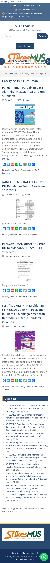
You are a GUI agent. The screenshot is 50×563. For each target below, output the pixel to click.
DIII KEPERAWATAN (17, 61)
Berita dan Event (12, 170)
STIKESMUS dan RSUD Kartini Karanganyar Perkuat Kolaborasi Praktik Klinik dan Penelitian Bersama (27, 418)
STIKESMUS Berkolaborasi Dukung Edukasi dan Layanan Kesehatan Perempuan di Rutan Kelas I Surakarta (26, 427)
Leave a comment (30, 234)
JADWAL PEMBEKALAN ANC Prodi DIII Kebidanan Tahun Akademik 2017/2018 (24, 186)
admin (28, 100)
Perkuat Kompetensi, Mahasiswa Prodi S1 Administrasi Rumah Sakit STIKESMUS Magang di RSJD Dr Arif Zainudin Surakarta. (27, 445)
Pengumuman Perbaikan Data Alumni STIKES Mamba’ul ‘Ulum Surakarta (23, 92)
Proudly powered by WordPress (19, 556)
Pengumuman (27, 170)
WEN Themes (28, 559)
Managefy (5, 1)
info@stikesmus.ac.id (26, 10)
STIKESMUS (25, 26)
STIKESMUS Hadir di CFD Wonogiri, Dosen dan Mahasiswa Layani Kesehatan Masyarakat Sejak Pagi (27, 408)
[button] (44, 557)
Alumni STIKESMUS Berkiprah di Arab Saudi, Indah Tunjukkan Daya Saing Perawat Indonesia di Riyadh (25, 488)
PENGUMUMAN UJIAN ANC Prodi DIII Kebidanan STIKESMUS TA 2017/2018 (24, 248)
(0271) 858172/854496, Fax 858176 (26, 5)
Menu (27, 46)
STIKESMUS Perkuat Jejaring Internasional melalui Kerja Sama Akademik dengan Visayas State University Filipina (26, 457)
